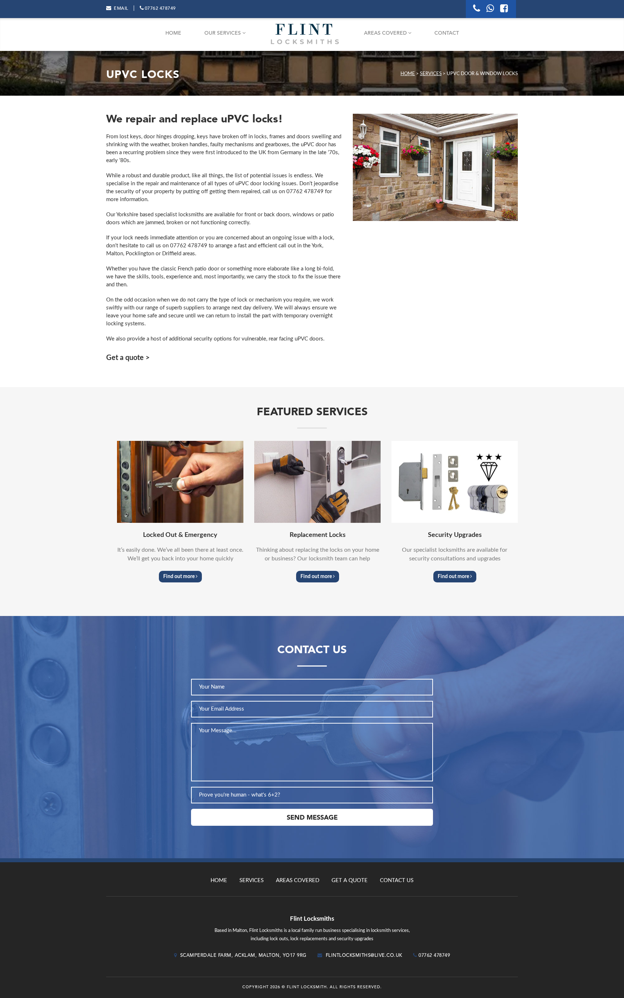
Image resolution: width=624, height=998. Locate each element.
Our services (223, 33)
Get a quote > (128, 357)
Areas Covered (386, 33)
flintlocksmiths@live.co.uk (364, 955)
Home (173, 33)
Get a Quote (350, 880)
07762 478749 (160, 8)
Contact (446, 33)
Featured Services (312, 412)
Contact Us (396, 880)
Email (121, 8)
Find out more (179, 576)
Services (431, 73)
